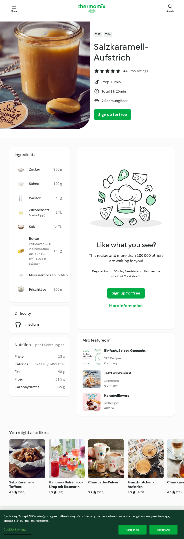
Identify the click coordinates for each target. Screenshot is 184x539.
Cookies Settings (15, 529)
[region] (92, 524)
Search (170, 11)
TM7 (98, 34)
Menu (14, 11)
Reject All (163, 529)
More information (126, 305)
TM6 (108, 34)
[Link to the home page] (92, 8)
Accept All (132, 529)
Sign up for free (112, 114)
